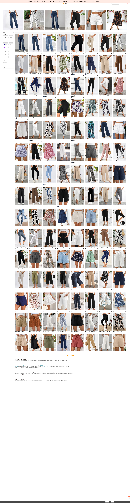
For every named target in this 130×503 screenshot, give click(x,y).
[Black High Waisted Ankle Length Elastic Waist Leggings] (35, 174)
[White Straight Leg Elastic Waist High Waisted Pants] (35, 130)
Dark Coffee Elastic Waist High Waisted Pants (117, 73)
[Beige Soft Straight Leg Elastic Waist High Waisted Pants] (35, 64)
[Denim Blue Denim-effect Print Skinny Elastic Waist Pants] (21, 217)
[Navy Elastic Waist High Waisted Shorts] (119, 174)
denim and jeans (41, 365)
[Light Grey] (74, 74)
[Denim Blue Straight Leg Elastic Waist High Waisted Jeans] (21, 43)
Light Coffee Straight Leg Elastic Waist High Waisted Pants (91, 52)
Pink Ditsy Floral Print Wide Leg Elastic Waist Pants (118, 95)
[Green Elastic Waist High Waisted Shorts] (49, 342)
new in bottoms (13, 30)
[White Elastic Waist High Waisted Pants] (35, 238)
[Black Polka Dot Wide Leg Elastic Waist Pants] (119, 108)
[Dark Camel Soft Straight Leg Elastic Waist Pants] (105, 238)
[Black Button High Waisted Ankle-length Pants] (91, 86)
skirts (116, 30)
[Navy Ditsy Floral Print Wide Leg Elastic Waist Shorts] (77, 259)
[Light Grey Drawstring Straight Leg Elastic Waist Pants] (77, 152)
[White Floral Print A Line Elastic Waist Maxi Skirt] (35, 301)
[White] (86, 74)
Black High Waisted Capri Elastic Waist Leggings (76, 52)
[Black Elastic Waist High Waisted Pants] (21, 196)
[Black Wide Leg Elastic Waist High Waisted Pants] (35, 152)
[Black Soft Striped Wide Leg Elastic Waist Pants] (21, 86)
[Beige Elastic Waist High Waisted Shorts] (77, 217)
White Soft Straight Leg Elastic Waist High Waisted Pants (35, 117)
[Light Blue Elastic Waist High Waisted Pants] (49, 174)
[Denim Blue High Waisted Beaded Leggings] (35, 86)
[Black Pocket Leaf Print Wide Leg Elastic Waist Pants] (119, 322)
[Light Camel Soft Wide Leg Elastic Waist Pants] (105, 196)
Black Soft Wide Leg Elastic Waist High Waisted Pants (48, 247)
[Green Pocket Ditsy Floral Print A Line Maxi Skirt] (63, 64)
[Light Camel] (75, 96)
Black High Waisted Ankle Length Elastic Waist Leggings (104, 331)
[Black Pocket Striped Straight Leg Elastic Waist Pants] (63, 130)
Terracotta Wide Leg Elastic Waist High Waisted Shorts (34, 331)
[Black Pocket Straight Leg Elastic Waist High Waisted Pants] (91, 196)
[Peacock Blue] (73, 74)
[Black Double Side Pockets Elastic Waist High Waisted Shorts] (63, 196)
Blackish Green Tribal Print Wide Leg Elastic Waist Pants (90, 117)
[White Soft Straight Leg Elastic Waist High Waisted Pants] (35, 108)
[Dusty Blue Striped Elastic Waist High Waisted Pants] (63, 322)
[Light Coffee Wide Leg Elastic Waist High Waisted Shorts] (21, 342)
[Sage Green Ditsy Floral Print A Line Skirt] (91, 259)
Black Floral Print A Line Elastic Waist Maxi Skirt (62, 95)
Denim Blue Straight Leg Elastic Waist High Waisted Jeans (21, 52)
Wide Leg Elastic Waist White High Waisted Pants (20, 117)
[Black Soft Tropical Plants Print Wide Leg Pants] (119, 238)
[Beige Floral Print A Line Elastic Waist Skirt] (105, 301)
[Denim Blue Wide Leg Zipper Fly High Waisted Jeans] (49, 43)
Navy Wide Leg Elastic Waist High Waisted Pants (90, 73)
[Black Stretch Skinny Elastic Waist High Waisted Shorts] (63, 108)
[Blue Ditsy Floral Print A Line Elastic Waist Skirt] (119, 301)
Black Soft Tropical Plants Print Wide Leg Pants (118, 247)
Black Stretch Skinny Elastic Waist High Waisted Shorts (62, 117)
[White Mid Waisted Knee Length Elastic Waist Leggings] (63, 301)
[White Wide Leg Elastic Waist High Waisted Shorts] (21, 130)
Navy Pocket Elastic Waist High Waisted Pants (47, 95)
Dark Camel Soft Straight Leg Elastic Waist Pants (104, 247)
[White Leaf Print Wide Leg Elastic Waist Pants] (49, 130)
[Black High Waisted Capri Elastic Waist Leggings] (77, 43)
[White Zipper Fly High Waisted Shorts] (119, 130)
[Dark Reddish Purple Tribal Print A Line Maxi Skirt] (49, 152)
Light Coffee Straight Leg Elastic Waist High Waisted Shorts (105, 73)
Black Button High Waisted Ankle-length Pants (89, 95)
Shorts (15, 366)
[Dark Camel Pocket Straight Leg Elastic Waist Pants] (35, 196)
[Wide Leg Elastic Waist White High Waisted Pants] (21, 108)
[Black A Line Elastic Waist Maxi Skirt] (63, 174)
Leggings (44, 366)
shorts (96, 30)
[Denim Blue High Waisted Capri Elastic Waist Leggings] (105, 259)
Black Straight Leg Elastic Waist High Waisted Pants (48, 73)
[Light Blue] (43, 184)
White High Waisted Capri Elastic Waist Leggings (104, 95)
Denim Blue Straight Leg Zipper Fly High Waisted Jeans (34, 52)
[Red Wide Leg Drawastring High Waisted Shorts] (77, 342)
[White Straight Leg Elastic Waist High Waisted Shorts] (119, 259)
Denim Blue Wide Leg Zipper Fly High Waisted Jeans (48, 52)
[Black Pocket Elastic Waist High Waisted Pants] (77, 64)
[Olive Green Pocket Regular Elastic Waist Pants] (35, 279)
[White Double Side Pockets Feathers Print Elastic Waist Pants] (105, 108)
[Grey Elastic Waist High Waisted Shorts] (35, 259)
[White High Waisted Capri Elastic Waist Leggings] (105, 86)
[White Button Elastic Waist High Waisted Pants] (21, 64)
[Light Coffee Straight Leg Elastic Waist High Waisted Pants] (91, 43)
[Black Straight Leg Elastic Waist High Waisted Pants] (49, 64)
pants (34, 30)
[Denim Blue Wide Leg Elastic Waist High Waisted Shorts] (63, 259)
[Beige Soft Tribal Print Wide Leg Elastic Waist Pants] (21, 174)
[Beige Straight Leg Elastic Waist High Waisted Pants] (105, 174)
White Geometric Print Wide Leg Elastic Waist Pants (118, 52)
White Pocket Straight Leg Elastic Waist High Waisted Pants (91, 331)
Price (4, 67)
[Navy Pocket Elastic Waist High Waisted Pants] (49, 86)
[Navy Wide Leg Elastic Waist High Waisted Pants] (91, 64)
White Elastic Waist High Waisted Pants (33, 247)
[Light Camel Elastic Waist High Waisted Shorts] (21, 322)
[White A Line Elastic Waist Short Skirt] (49, 301)
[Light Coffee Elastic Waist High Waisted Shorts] (119, 342)
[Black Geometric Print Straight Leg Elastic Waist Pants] (91, 174)
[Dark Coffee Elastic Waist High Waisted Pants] (119, 64)
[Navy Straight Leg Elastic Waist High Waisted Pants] (105, 130)
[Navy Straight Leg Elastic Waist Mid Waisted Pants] (77, 86)
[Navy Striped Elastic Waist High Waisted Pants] (77, 301)
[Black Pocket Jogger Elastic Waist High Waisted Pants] (21, 259)
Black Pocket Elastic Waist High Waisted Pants (76, 73)
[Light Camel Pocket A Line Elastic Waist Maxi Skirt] (77, 174)
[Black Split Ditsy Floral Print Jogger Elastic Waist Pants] (105, 279)
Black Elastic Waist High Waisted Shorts (61, 247)
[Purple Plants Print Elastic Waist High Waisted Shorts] (77, 108)
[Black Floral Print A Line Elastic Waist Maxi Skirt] (63, 86)
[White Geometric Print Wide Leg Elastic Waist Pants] (119, 43)
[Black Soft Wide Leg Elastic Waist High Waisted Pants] (49, 238)
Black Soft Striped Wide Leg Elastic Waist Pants (20, 95)
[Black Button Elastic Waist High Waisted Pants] (91, 301)
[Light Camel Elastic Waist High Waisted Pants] (91, 342)
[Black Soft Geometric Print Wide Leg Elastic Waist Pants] (35, 217)
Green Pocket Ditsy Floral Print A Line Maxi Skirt (62, 73)
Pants (23, 365)
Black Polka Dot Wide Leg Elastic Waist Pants (117, 117)
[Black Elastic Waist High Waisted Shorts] (63, 238)
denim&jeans (54, 30)
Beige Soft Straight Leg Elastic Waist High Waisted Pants (35, 73)
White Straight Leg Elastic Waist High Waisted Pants (48, 331)
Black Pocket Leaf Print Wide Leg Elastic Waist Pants (118, 331)
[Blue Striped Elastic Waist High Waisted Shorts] (21, 152)
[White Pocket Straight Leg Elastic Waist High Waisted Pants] (91, 322)
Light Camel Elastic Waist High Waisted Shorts (19, 331)
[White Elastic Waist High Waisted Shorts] (77, 238)
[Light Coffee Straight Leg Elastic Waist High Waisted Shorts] (105, 64)
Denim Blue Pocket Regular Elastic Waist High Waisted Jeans (21, 247)
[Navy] (72, 74)
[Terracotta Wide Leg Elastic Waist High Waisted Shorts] (35, 322)
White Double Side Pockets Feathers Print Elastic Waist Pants (105, 117)
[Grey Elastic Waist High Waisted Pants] (21, 279)
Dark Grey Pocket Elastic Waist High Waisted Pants (48, 117)
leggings (75, 30)
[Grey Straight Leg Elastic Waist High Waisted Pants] (119, 196)
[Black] (71, 74)
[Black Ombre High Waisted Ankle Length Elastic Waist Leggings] (119, 152)
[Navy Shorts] (21, 301)
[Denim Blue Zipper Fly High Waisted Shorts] (91, 217)
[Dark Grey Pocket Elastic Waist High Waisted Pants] (49, 108)
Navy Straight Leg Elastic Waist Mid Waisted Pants (76, 95)
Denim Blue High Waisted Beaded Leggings (33, 95)
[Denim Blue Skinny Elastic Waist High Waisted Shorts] (77, 279)
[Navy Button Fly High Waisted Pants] (63, 342)
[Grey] (44, 184)
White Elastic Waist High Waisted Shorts (75, 247)
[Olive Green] (29, 289)
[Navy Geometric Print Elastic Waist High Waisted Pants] (49, 196)
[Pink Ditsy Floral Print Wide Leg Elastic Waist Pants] (119, 86)
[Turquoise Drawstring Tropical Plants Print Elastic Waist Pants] (91, 130)
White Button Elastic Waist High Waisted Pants (20, 73)
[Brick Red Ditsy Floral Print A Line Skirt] (49, 217)
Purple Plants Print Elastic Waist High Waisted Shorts (76, 117)
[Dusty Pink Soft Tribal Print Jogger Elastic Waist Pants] (49, 259)
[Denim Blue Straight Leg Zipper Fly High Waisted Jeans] (35, 43)
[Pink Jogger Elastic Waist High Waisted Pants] (105, 152)
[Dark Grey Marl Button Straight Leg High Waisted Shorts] (91, 152)
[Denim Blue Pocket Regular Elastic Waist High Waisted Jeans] (21, 238)
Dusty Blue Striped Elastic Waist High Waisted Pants (62, 331)
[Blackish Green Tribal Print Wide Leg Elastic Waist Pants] (91, 108)
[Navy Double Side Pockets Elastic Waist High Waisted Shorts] (119, 279)
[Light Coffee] (32, 289)
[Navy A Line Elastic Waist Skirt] (63, 217)
